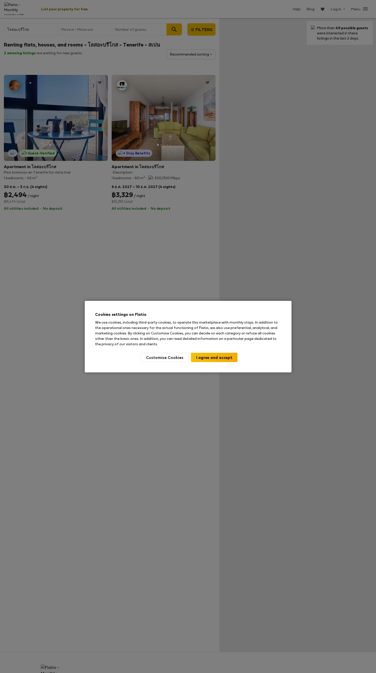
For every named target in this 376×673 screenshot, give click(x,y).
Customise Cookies (164, 357)
